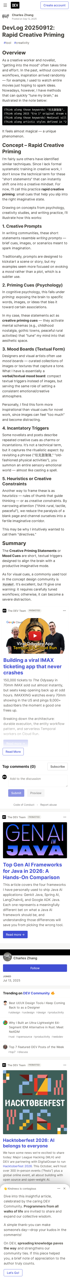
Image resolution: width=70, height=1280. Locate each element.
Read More (13, 751)
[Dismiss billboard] (64, 1188)
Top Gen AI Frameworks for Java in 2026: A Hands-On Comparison (32, 871)
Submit (16, 793)
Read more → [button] (15, 934)
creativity (21, 43)
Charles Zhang (22, 15)
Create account (54, 5)
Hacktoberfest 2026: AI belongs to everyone (29, 1143)
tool (7, 43)
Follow (35, 968)
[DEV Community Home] (15, 5)
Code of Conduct (23, 804)
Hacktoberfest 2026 (17, 1166)
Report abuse (48, 804)
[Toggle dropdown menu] (64, 611)
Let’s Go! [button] (13, 1273)
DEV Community (36, 993)
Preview (35, 793)
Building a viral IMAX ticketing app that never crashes (32, 666)
